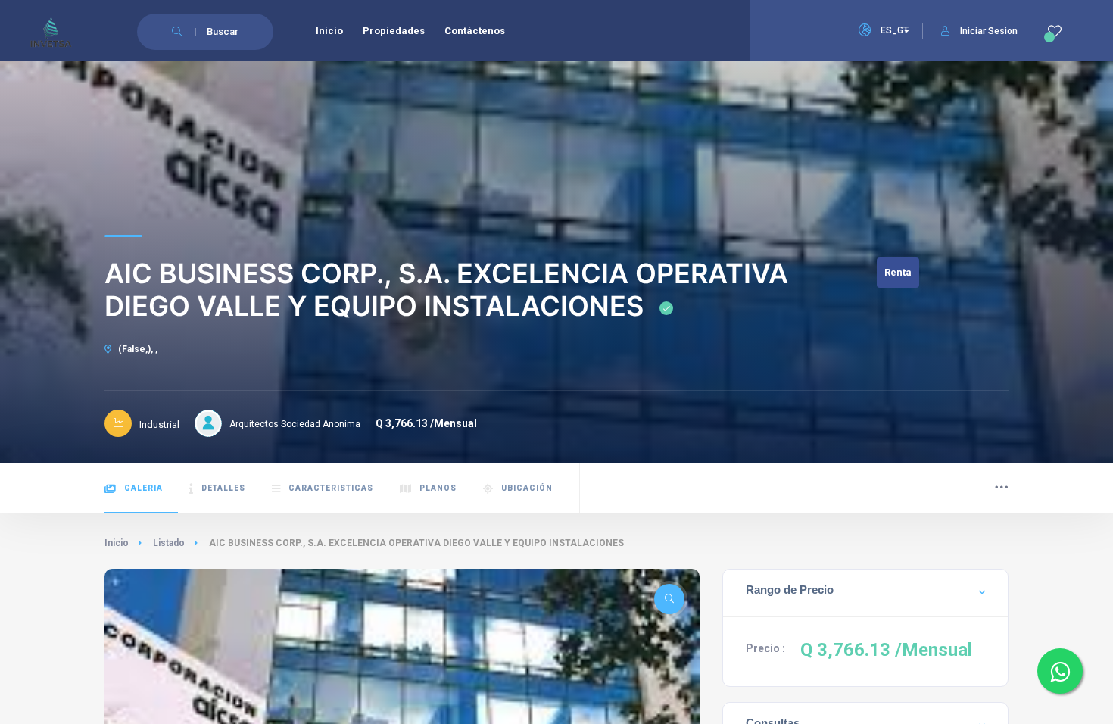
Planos (438, 488)
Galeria (143, 488)
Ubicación (527, 488)
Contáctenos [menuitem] (474, 30)
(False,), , (136, 349)
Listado (169, 543)
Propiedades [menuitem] (394, 30)
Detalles (223, 488)
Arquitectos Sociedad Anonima (294, 424)
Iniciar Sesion (989, 31)
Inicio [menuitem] (329, 30)
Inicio (116, 543)
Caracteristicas (330, 488)
